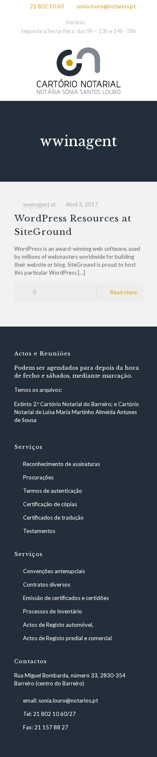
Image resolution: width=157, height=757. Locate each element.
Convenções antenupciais (54, 571)
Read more (123, 292)
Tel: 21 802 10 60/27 (49, 714)
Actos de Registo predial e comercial (67, 638)
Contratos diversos (46, 584)
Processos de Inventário (52, 611)
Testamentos (39, 531)
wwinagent (36, 204)
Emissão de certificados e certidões (66, 598)
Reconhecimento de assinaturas (61, 464)
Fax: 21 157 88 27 (45, 727)
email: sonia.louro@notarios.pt (60, 700)
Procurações (38, 477)
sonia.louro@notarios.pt (106, 6)
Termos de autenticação (52, 490)
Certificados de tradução (53, 517)
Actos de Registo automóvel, (58, 624)
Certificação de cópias (50, 504)
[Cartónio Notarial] (78, 70)
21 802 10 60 (47, 6)
